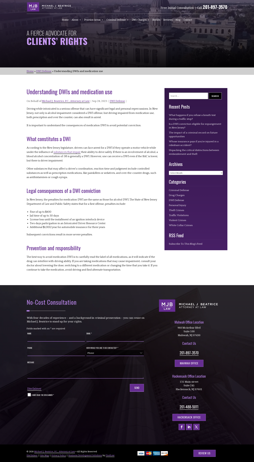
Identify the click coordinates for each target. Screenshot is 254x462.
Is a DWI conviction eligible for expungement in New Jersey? (195, 126)
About (75, 20)
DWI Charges (139, 20)
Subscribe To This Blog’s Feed (185, 244)
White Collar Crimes (181, 225)
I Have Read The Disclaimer (43, 394)
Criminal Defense (116, 20)
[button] (251, 441)
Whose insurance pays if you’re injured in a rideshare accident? (194, 143)
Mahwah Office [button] (189, 363)
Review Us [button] (204, 453)
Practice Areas (92, 20)
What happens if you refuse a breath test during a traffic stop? (192, 117)
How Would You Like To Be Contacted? (102, 347)
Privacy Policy (58, 455)
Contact (188, 20)
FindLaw (110, 455)
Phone (29, 347)
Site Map (44, 455)
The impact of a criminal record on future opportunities (193, 134)
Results (156, 20)
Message (30, 362)
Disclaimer (34, 388)
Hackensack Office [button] (189, 417)
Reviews (168, 20)
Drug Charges (176, 195)
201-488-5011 (189, 406)
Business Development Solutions (85, 455)
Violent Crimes (177, 220)
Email (89, 333)
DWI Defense (117, 101)
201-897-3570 (215, 7)
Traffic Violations (179, 215)
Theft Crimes (176, 210)
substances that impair (67, 152)
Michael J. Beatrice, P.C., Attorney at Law (66, 101)
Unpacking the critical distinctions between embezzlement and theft (194, 152)
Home (65, 20)
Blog (178, 20)
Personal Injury (177, 205)
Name (29, 333)
